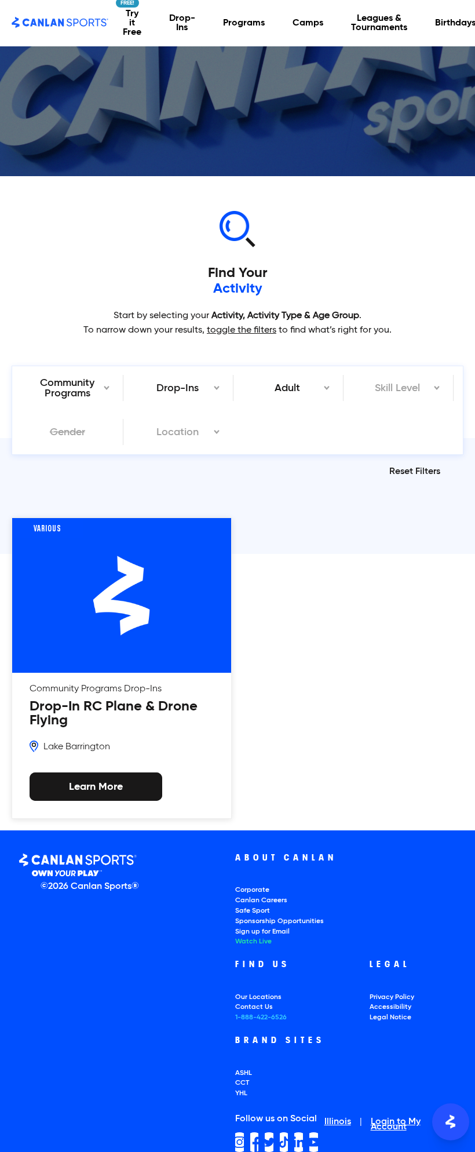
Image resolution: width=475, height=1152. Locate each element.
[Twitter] (269, 1142)
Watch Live (253, 941)
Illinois (337, 1122)
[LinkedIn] (298, 1142)
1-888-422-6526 (261, 1017)
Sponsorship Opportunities (279, 921)
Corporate (252, 890)
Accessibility (390, 1007)
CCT (242, 1083)
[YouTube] (313, 1142)
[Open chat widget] (450, 1121)
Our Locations (258, 997)
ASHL (243, 1073)
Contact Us (254, 1007)
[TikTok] (284, 1142)
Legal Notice (390, 1017)
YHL (241, 1093)
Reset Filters (414, 471)
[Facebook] (254, 1142)
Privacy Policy (392, 997)
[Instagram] (239, 1142)
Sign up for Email (262, 931)
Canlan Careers (261, 900)
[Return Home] (60, 23)
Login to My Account (396, 1125)
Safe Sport (252, 910)
